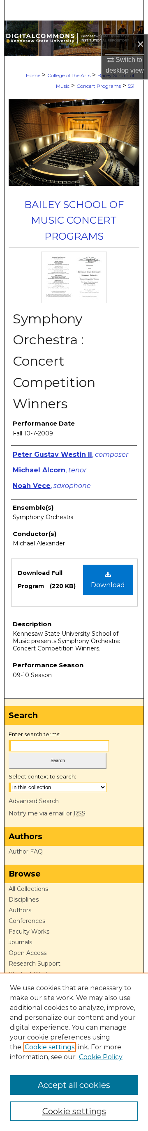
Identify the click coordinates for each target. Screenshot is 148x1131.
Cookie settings (49, 1047)
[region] (74, 1052)
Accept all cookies (74, 1085)
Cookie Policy (101, 1057)
